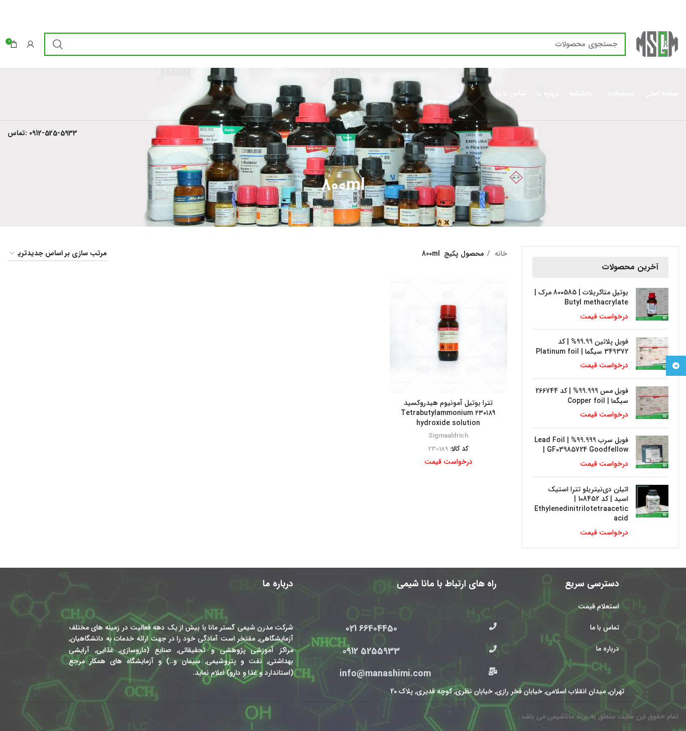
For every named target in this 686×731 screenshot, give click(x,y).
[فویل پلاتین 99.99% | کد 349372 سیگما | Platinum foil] (652, 354)
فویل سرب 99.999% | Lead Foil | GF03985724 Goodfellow (581, 445)
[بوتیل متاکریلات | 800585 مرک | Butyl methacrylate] (652, 305)
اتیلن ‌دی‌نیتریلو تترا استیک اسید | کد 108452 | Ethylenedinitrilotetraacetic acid (581, 504)
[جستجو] (57, 44)
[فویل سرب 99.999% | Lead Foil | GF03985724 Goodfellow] (652, 452)
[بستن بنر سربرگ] (12, 10)
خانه (500, 253)
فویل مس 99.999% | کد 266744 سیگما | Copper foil (581, 396)
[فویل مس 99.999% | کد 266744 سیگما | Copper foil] (652, 403)
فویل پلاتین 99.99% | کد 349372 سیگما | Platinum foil (582, 347)
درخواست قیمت (604, 316)
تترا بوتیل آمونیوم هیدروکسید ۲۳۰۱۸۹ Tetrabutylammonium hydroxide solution (448, 412)
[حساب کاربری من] (30, 44)
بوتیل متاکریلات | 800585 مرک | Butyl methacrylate (581, 297)
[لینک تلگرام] (676, 366)
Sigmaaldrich (448, 436)
